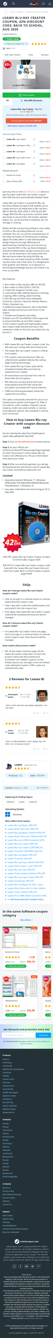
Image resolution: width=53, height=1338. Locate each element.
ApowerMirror (9, 1112)
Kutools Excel (8, 1079)
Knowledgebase (9, 1225)
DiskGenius (7, 1099)
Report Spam (8, 1219)
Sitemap (6, 1222)
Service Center (9, 1198)
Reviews (45, 55)
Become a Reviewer (11, 1232)
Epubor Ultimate (10, 1105)
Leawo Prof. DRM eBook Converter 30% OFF (28, 895)
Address (6, 1201)
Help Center (8, 1215)
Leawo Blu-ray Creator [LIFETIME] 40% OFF (28, 847)
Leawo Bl (33, 802)
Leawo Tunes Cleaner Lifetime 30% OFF (26, 873)
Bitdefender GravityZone (13, 1069)
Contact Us (7, 1204)
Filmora (6, 1059)
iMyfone (6, 1147)
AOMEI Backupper (10, 1092)
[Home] (7, 12)
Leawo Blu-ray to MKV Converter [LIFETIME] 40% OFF (28, 840)
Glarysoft (6, 1150)
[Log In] (50, 4)
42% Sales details (13, 55)
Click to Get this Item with (26, 120)
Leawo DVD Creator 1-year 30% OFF (25, 866)
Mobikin (6, 1166)
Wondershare (8, 1137)
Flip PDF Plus (8, 1102)
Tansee (6, 1163)
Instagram (14, 1266)
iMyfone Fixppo (9, 1109)
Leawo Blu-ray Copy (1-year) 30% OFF (25, 877)
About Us (6, 1188)
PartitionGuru (8, 1086)
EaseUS (6, 1133)
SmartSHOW (8, 1089)
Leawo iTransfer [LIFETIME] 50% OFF (25, 851)
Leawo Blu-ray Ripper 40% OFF (22, 825)
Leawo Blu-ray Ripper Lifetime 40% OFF (26, 832)
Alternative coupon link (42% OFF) (22, 126)
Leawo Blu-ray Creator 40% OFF (23, 843)
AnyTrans (7, 1082)
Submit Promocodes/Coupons (15, 1229)
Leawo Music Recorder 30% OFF (23, 829)
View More (25, 920)
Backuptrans (8, 1156)
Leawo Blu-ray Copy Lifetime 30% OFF (26, 862)
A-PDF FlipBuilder (10, 1176)
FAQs (31, 55)
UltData (6, 1076)
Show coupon (28, 95)
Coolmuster (7, 1066)
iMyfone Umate (9, 1096)
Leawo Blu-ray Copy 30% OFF (21, 869)
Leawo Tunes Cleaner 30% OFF (22, 892)
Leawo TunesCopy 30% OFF (21, 880)
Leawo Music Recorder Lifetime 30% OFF (27, 836)
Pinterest (39, 1266)
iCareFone (7, 1072)
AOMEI (5, 1140)
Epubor (6, 1170)
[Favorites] (43, 4)
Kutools (6, 1123)
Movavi (6, 1127)
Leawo (21, 802)
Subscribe (43, 1035)
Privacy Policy (36, 1041)
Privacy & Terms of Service (32, 1318)
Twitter (32, 1266)
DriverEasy (7, 1062)
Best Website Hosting (12, 1194)
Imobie (6, 1160)
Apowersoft (7, 1173)
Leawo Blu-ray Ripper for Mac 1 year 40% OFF (28, 884)
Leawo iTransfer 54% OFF (20, 858)
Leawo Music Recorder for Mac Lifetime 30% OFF (28, 888)
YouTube (26, 1266)
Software (10, 802)
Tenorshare (7, 1130)
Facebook (20, 1266)
